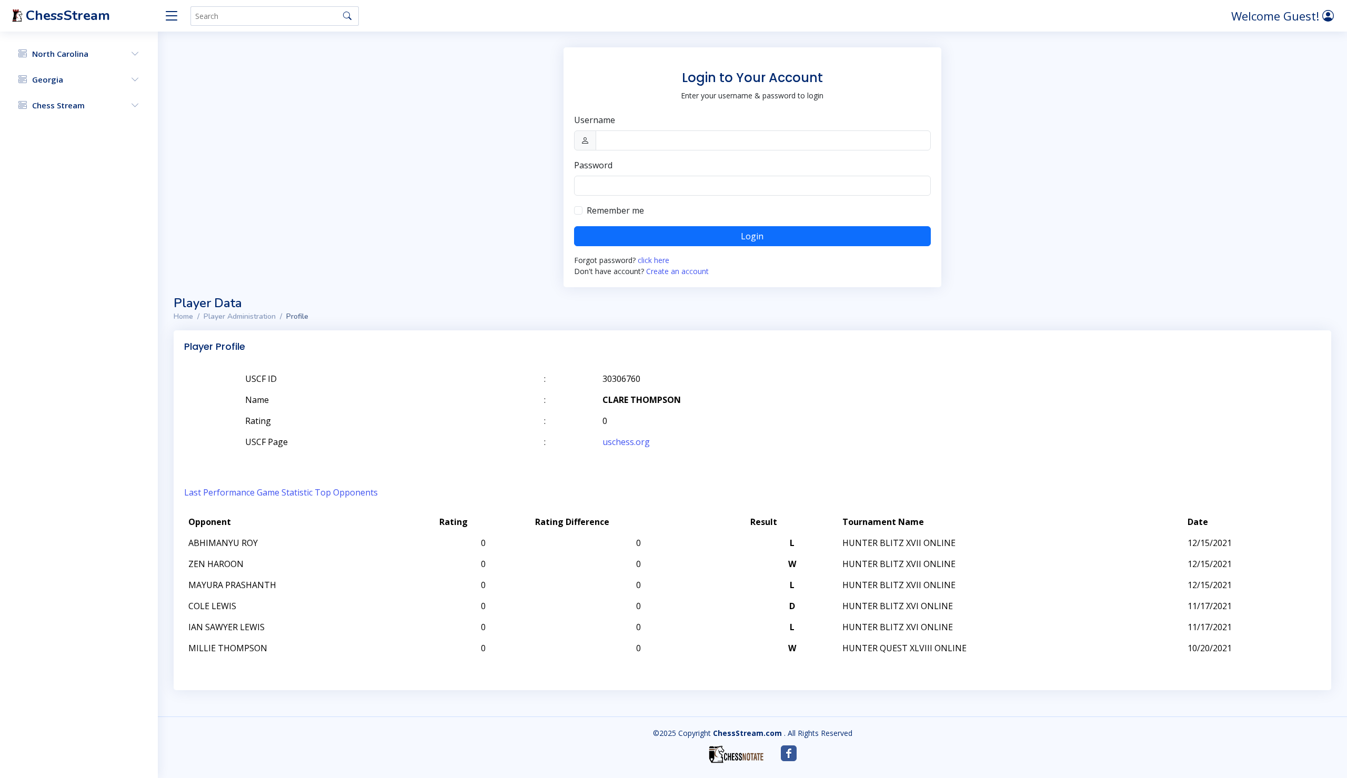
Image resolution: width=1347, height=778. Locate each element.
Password (593, 165)
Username (594, 120)
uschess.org (626, 442)
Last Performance (219, 492)
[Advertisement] (1198, 394)
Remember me (615, 210)
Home (183, 316)
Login (752, 236)
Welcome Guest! (1276, 16)
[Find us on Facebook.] (788, 753)
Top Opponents (346, 492)
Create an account (677, 271)
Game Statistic (285, 492)
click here (653, 260)
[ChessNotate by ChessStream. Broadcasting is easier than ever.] (736, 754)
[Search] (347, 15)
